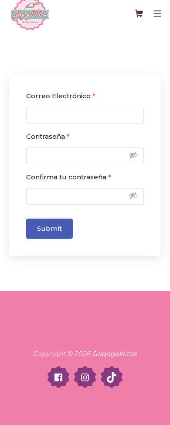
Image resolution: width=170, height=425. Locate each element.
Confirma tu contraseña (68, 177)
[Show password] (133, 155)
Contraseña (48, 136)
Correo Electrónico (60, 96)
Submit (49, 228)
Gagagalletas (114, 354)
